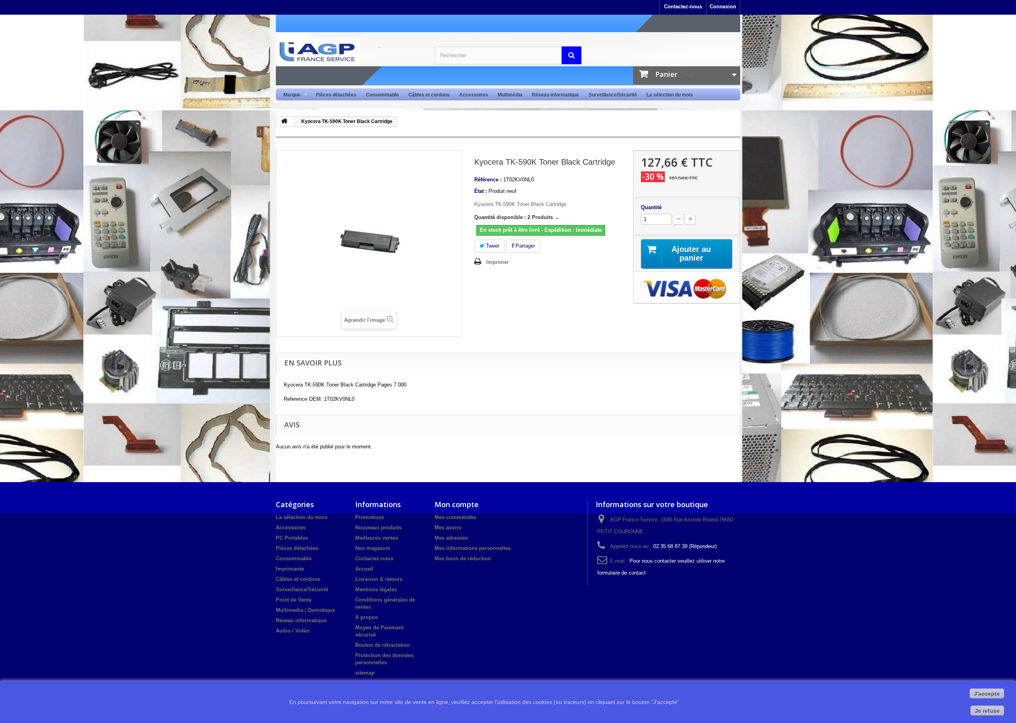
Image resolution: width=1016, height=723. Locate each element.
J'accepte (987, 693)
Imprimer (497, 262)
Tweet (491, 246)
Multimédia (510, 95)
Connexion (723, 7)
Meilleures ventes (376, 538)
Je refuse (987, 711)
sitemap (365, 673)
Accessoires (473, 95)
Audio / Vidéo (293, 631)
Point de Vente (294, 600)
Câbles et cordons (429, 95)
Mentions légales (376, 589)
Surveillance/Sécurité (613, 95)
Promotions (369, 517)
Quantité (651, 207)
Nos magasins (372, 548)
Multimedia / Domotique (305, 610)
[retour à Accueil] (284, 122)
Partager (524, 246)
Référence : (488, 180)
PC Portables (292, 538)
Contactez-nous (683, 7)
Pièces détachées (336, 95)
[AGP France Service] (349, 51)
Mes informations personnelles (473, 548)
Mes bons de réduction (463, 558)
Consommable (382, 95)
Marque (289, 95)
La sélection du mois (670, 95)
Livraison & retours (378, 579)
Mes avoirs (448, 528)
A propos (366, 617)
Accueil (364, 569)
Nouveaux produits (378, 528)
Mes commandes (455, 517)
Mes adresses (451, 538)
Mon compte (457, 504)
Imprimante (290, 569)
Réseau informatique (555, 95)
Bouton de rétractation (382, 645)
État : (480, 191)
